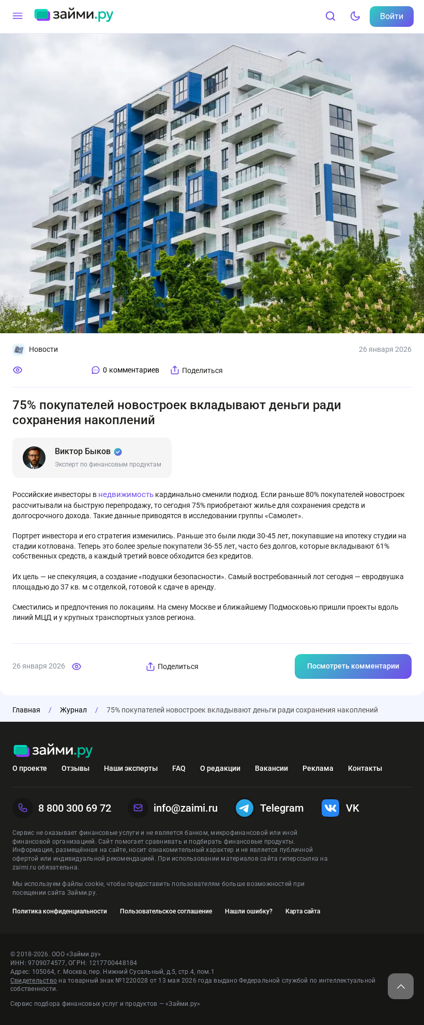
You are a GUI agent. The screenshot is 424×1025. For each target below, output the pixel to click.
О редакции (220, 768)
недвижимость (126, 494)
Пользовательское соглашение (166, 911)
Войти (391, 16)
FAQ (179, 768)
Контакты (365, 768)
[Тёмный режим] (355, 16)
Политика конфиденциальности (59, 911)
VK (352, 808)
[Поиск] (330, 16)
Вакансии (271, 768)
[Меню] (17, 16)
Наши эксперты (131, 768)
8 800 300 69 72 (74, 808)
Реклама (318, 768)
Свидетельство (33, 980)
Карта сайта (302, 911)
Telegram (282, 808)
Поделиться (202, 370)
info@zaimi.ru (186, 808)
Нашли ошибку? (248, 911)
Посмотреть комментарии (353, 666)
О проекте (29, 768)
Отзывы (75, 768)
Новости (43, 349)
